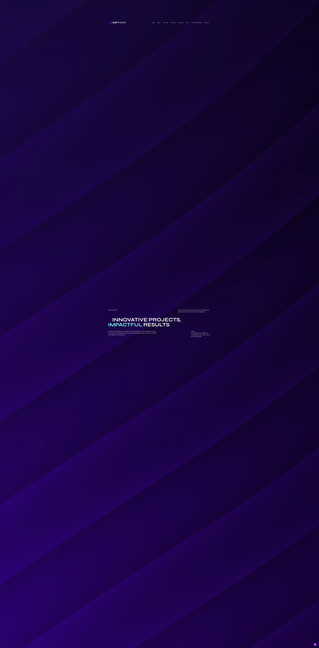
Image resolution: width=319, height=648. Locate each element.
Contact (207, 22)
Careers (181, 22)
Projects (173, 22)
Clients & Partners (196, 22)
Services (165, 22)
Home (153, 22)
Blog (187, 22)
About (159, 22)
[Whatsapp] (315, 644)
